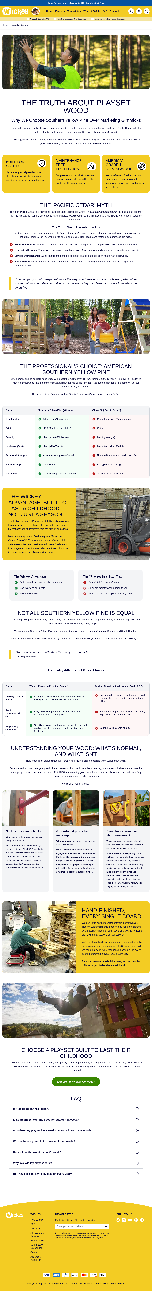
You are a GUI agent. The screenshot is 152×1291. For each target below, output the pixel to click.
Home (49, 11)
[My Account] (139, 11)
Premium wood (38, 1240)
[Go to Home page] (21, 11)
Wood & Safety (91, 11)
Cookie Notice (101, 1283)
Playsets (60, 11)
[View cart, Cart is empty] (147, 11)
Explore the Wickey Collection (76, 1081)
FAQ (105, 11)
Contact (114, 11)
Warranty (35, 1228)
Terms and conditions (82, 1283)
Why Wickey (74, 11)
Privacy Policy (117, 1283)
